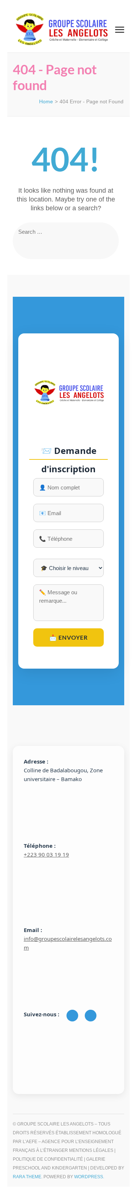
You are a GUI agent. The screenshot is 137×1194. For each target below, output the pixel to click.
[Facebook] (72, 1015)
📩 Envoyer (68, 637)
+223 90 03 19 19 (46, 854)
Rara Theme (27, 1176)
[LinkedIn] (90, 1015)
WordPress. (89, 1176)
